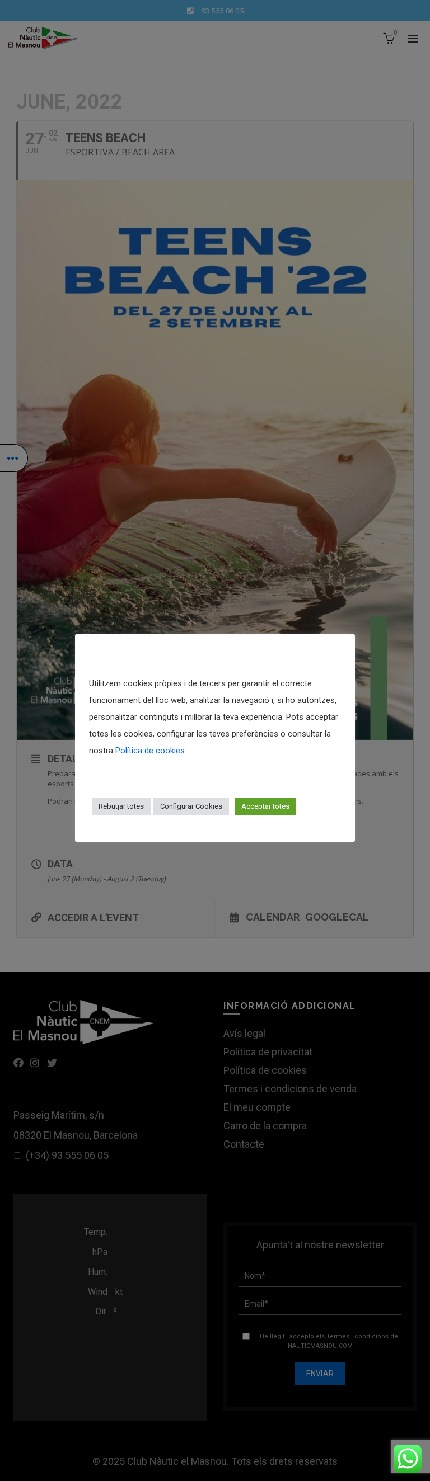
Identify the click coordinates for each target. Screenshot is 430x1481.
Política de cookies (150, 751)
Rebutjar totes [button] (121, 806)
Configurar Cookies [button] (191, 806)
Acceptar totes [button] (265, 806)
